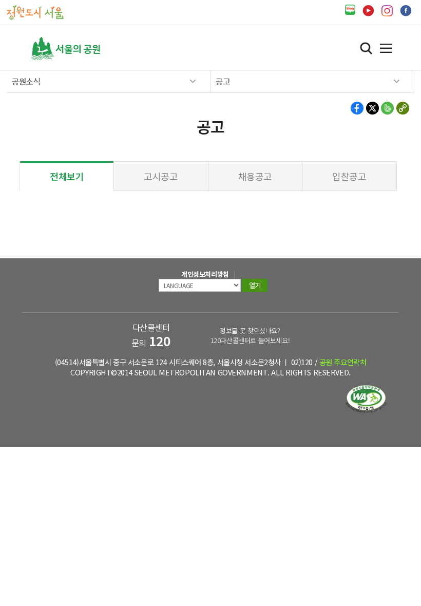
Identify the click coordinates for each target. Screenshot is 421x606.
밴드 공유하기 (387, 108)
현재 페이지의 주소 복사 (402, 108)
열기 (386, 48)
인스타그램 (387, 10)
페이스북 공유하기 (358, 108)
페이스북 (406, 10)
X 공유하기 (372, 108)
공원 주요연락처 (343, 361)
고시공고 (161, 176)
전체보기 (67, 176)
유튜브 (368, 10)
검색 (366, 48)
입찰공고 (349, 176)
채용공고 (255, 176)
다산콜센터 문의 (151, 335)
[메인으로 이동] (35, 11)
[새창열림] (350, 10)
